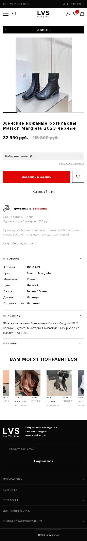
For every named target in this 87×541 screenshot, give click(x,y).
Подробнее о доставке (19, 243)
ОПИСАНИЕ (12, 315)
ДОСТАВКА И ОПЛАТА (16, 4)
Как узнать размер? (71, 163)
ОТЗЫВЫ (10, 343)
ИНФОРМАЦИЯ (72, 4)
